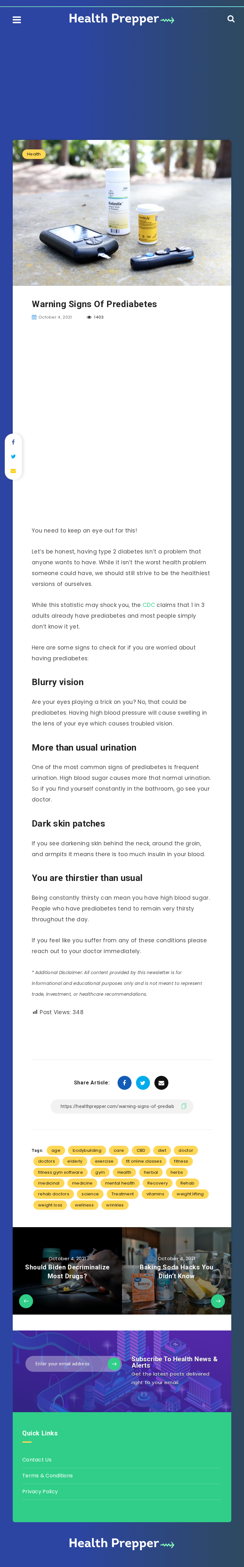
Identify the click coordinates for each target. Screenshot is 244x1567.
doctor (186, 1150)
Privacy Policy (40, 1491)
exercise (104, 1161)
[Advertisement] (122, 76)
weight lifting (190, 1194)
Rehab (187, 1183)
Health (34, 154)
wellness (84, 1205)
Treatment (123, 1194)
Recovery (157, 1183)
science (90, 1194)
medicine (82, 1183)
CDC (149, 605)
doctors (46, 1161)
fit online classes (144, 1161)
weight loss (50, 1205)
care (119, 1150)
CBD (141, 1150)
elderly (74, 1161)
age (55, 1150)
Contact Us (36, 1459)
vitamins (155, 1194)
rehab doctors (53, 1194)
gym (100, 1172)
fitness (181, 1161)
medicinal (49, 1183)
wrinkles (115, 1205)
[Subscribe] (114, 1363)
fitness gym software (60, 1172)
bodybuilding (87, 1150)
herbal (151, 1172)
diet (162, 1150)
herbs (177, 1172)
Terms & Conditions (47, 1475)
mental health (120, 1183)
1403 (98, 317)
